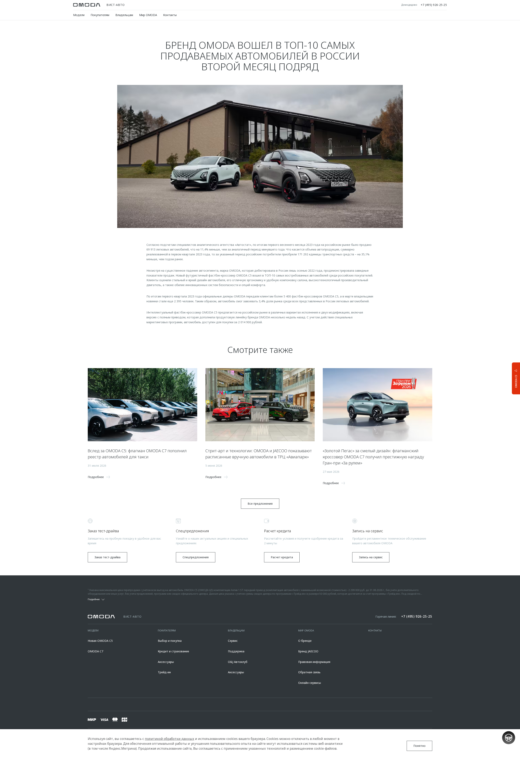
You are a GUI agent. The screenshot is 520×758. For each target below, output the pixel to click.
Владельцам (124, 15)
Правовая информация (314, 662)
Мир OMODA (148, 15)
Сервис (233, 641)
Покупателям (100, 15)
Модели (78, 15)
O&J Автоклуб (237, 662)
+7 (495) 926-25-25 (434, 4)
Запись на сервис (371, 557)
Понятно (419, 746)
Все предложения (260, 503)
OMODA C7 (95, 651)
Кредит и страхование (173, 651)
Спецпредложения (196, 557)
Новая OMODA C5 (100, 641)
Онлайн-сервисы (309, 683)
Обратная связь (309, 672)
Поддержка (236, 651)
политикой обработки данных (169, 738)
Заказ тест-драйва (107, 557)
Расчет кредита (282, 557)
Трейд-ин (164, 672)
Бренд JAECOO (308, 651)
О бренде (305, 641)
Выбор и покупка (170, 641)
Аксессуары (166, 662)
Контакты (170, 15)
